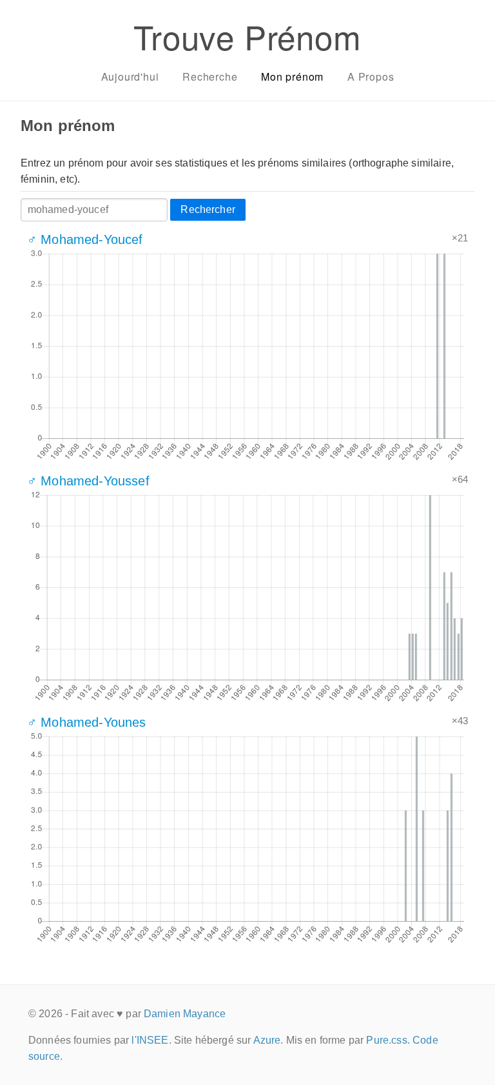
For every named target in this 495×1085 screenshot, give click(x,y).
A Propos (370, 76)
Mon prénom (292, 76)
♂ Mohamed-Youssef (88, 481)
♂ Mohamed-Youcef (85, 239)
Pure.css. (387, 1040)
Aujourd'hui (130, 76)
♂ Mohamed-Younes (86, 722)
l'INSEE (149, 1040)
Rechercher (207, 209)
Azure (267, 1040)
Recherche (209, 76)
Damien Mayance (185, 1013)
